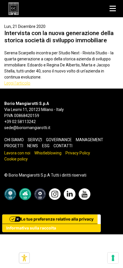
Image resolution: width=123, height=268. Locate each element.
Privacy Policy (78, 153)
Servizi (35, 139)
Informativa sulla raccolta (31, 227)
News (32, 145)
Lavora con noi (17, 153)
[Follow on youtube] (84, 194)
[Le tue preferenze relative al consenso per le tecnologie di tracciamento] (113, 257)
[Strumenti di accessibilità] (24, 257)
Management (89, 139)
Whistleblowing (47, 153)
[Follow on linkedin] (70, 194)
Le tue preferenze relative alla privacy (57, 219)
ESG (45, 145)
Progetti (13, 145)
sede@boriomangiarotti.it (27, 127)
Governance (59, 139)
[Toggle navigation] (112, 9)
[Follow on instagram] (55, 194)
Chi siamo (14, 139)
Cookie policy (16, 159)
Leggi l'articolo (17, 83)
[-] (13, 8)
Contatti (62, 145)
